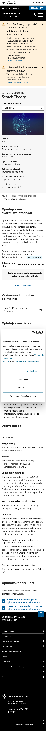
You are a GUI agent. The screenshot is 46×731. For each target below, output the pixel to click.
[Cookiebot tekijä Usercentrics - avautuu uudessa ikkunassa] (32, 332)
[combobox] (23, 108)
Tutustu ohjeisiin (14, 60)
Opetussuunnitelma (11, 103)
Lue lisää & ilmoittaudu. (17, 82)
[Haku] (34, 14)
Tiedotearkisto (7, 636)
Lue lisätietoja (32, 371)
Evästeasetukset (7, 682)
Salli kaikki (23, 379)
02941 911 (23, 709)
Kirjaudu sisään (37, 8)
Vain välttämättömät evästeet (23, 396)
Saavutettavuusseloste (10, 677)
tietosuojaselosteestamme (27, 361)
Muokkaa (22, 388)
